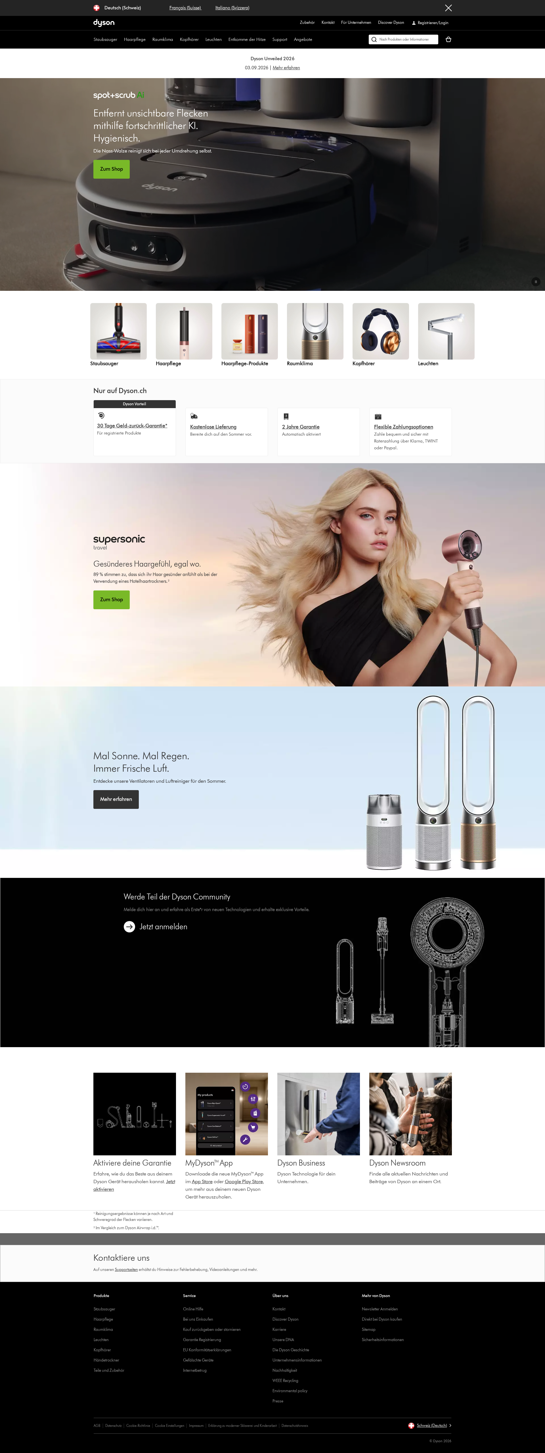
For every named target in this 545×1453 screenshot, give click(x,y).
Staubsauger (105, 39)
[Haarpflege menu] (148, 39)
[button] (535, 281)
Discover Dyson (391, 22)
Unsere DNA (283, 1339)
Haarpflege (135, 39)
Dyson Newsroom (397, 1163)
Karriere (279, 1329)
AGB (97, 1425)
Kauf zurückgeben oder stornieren (212, 1329)
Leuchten (214, 39)
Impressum (196, 1425)
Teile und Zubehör (109, 1370)
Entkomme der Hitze (247, 39)
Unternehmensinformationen (297, 1360)
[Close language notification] (448, 8)
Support (279, 39)
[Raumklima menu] (176, 39)
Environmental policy (289, 1391)
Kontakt (328, 22)
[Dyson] (103, 25)
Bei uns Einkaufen (198, 1319)
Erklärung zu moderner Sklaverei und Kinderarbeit (242, 1425)
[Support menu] (290, 39)
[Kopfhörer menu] (201, 39)
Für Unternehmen (356, 22)
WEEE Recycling (285, 1380)
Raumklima (162, 39)
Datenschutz (113, 1425)
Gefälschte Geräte (198, 1360)
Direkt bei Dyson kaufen (382, 1319)
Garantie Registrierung (202, 1339)
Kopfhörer (189, 39)
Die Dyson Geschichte (290, 1350)
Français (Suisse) (185, 8)
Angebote (303, 39)
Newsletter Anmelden (380, 1309)
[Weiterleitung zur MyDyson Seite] (134, 1114)
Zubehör (307, 22)
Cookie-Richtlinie (138, 1425)
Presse (277, 1401)
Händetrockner (106, 1360)
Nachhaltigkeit (284, 1370)
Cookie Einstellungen (169, 1425)
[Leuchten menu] (224, 39)
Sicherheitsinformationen (383, 1339)
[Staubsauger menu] (120, 39)
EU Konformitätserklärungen (207, 1350)
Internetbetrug (195, 1370)
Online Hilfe (193, 1309)
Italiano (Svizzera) (232, 8)
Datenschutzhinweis (295, 1425)
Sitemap (369, 1329)
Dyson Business (301, 1163)
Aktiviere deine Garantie (132, 1163)
